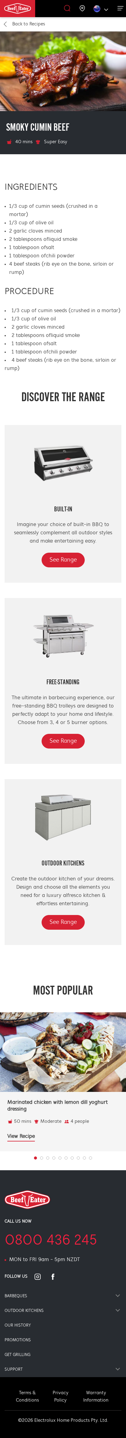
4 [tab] (60, 1158)
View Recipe (21, 1136)
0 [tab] (35, 1158)
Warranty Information (96, 1397)
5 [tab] (66, 1158)
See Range (63, 560)
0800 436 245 (51, 1241)
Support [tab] (14, 1369)
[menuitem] (25, 8)
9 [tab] (90, 1158)
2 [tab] (48, 1158)
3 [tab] (54, 1158)
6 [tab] (72, 1158)
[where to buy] (82, 9)
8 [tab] (84, 1158)
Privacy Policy (61, 1397)
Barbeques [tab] (16, 1296)
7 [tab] (78, 1158)
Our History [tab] (18, 1325)
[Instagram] (41, 1277)
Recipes (28, 24)
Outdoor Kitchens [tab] (24, 1311)
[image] (63, 1052)
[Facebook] (56, 1277)
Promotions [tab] (18, 1340)
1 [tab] (42, 1158)
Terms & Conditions (27, 1397)
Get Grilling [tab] (17, 1355)
